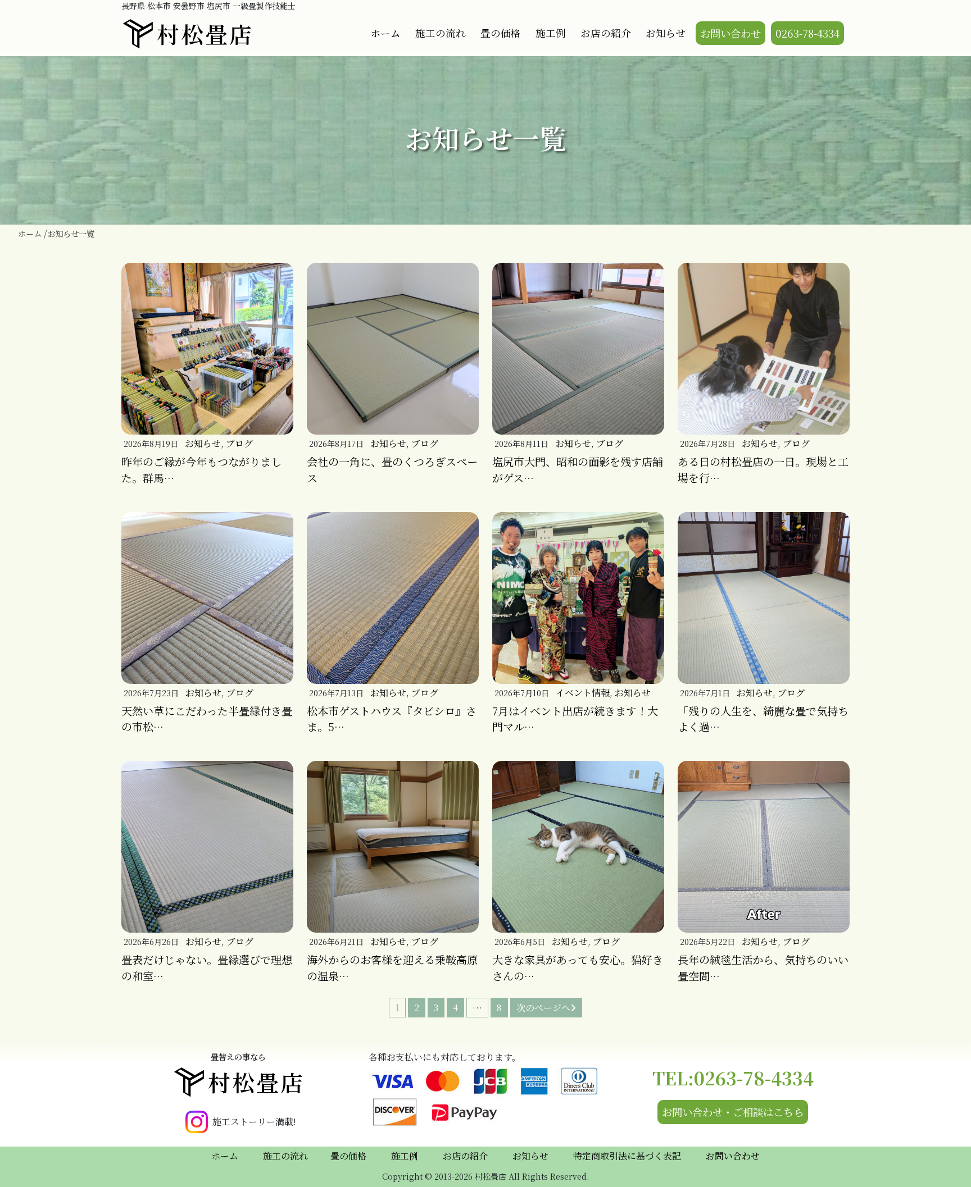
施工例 (551, 33)
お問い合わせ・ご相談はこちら (733, 1111)
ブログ (239, 443)
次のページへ (543, 1007)
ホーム (385, 33)
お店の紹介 (605, 33)
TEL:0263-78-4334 (733, 1077)
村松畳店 (205, 33)
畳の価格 (500, 33)
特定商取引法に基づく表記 (627, 1155)
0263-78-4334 (807, 33)
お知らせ (666, 33)
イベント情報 (583, 692)
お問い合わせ (730, 33)
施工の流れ (440, 33)
